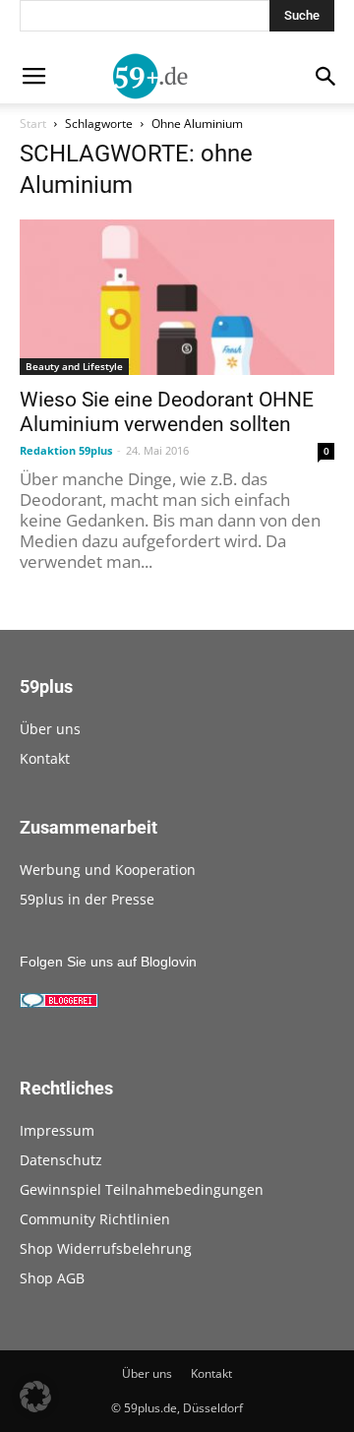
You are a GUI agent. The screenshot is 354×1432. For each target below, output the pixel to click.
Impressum (57, 1130)
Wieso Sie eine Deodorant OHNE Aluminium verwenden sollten (167, 412)
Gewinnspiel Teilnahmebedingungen (142, 1189)
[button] (35, 1396)
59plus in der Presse (87, 899)
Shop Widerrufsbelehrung (106, 1248)
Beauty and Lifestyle (74, 366)
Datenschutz (61, 1160)
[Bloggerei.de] (59, 1003)
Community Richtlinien (95, 1219)
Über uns (50, 728)
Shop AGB (52, 1278)
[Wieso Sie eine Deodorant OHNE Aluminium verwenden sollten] (177, 297)
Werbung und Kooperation (108, 869)
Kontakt (45, 758)
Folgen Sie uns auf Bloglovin (108, 961)
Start (33, 123)
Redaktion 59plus (66, 450)
